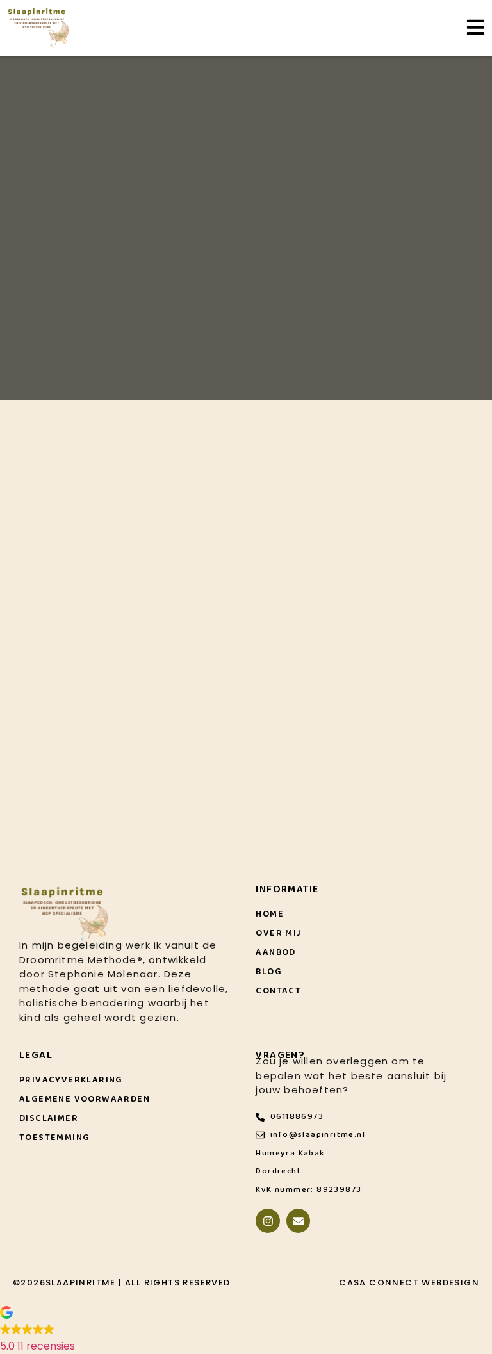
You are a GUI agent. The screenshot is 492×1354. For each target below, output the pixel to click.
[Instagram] (267, 1220)
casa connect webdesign (409, 1283)
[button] (246, 1331)
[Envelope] (298, 1220)
